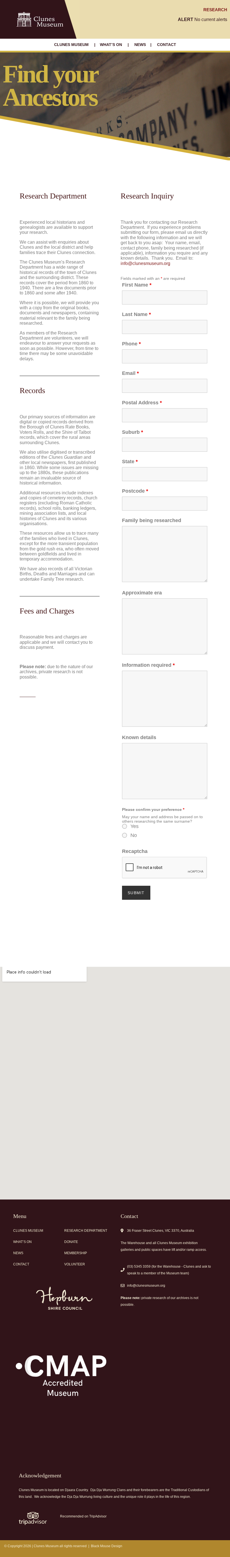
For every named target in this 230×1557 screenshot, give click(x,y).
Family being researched (151, 520)
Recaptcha (135, 851)
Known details (139, 737)
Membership (75, 1253)
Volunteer (74, 1264)
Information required (148, 665)
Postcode (135, 491)
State (130, 461)
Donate (71, 1242)
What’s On (22, 1242)
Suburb (132, 432)
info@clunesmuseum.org (145, 263)
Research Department (85, 1231)
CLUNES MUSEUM (72, 44)
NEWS (140, 44)
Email (130, 373)
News (18, 1253)
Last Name (136, 314)
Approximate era (142, 593)
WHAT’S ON (111, 44)
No (133, 835)
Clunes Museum (28, 1231)
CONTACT (166, 44)
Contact (21, 1264)
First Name (136, 285)
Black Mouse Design (106, 1546)
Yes (134, 826)
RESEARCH (215, 9)
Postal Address (142, 402)
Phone (131, 344)
